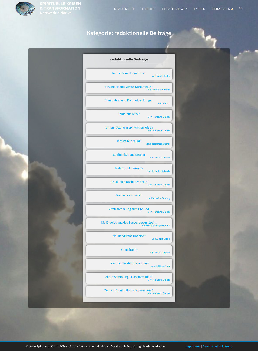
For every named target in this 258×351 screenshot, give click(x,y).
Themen (148, 9)
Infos (199, 9)
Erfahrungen (175, 9)
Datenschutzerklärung (217, 346)
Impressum (193, 346)
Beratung (220, 9)
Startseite (124, 9)
